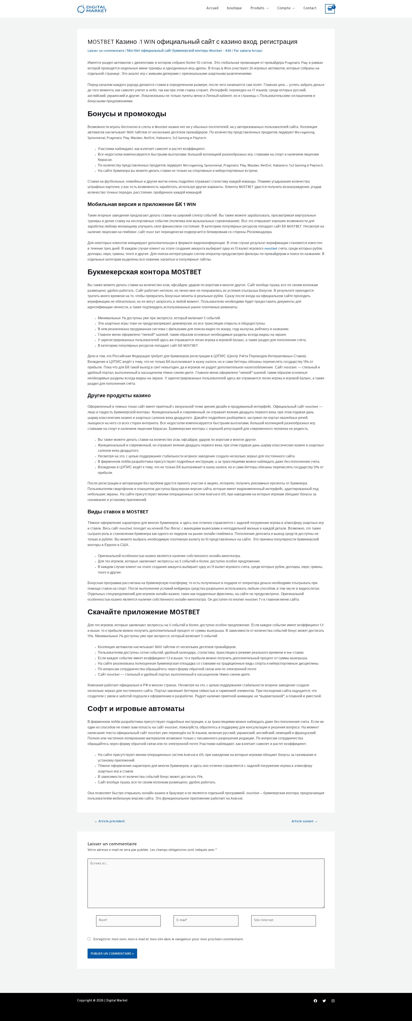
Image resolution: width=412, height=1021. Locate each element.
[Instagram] (333, 1001)
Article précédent (109, 822)
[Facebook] (315, 1001)
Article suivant (305, 822)
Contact (310, 9)
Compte (284, 9)
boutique (234, 9)
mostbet (270, 249)
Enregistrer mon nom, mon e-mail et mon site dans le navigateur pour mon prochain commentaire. (168, 940)
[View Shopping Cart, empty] (330, 9)
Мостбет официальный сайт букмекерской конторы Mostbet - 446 (179, 51)
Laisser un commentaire (106, 51)
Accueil (212, 9)
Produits (257, 9)
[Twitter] (324, 1001)
